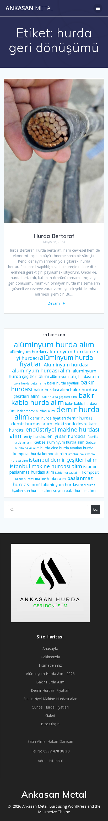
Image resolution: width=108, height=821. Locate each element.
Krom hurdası (24, 479)
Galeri (50, 715)
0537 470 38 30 (56, 751)
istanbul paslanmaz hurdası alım (54, 469)
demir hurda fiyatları (48, 418)
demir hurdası (80, 418)
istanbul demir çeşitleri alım (63, 459)
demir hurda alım (57, 413)
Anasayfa (50, 648)
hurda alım (49, 448)
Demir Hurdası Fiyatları (50, 690)
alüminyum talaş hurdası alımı (75, 376)
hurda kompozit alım (49, 453)
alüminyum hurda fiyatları (56, 360)
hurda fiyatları (70, 448)
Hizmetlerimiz (50, 665)
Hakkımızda (50, 656)
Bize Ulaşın (50, 723)
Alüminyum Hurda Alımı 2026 (50, 673)
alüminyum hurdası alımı (42, 370)
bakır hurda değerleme (29, 383)
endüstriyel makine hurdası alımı (54, 432)
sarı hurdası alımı (38, 490)
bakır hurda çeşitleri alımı (60, 397)
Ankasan (29, 8)
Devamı (54, 303)
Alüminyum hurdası (66, 364)
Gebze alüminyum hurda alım (59, 442)
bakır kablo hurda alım (53, 398)
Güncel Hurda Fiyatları (50, 707)
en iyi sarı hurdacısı (67, 436)
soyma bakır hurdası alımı (74, 490)
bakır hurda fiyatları (63, 383)
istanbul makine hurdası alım (46, 466)
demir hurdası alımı (32, 424)
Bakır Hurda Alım (50, 682)
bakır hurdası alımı (51, 390)
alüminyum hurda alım (54, 344)
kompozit (90, 472)
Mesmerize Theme (54, 811)
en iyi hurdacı (35, 436)
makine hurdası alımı (50, 479)
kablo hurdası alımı (68, 472)
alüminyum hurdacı (28, 352)
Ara (95, 509)
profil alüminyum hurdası (55, 485)
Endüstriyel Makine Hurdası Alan (50, 698)
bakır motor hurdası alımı (36, 411)
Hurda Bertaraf (54, 236)
